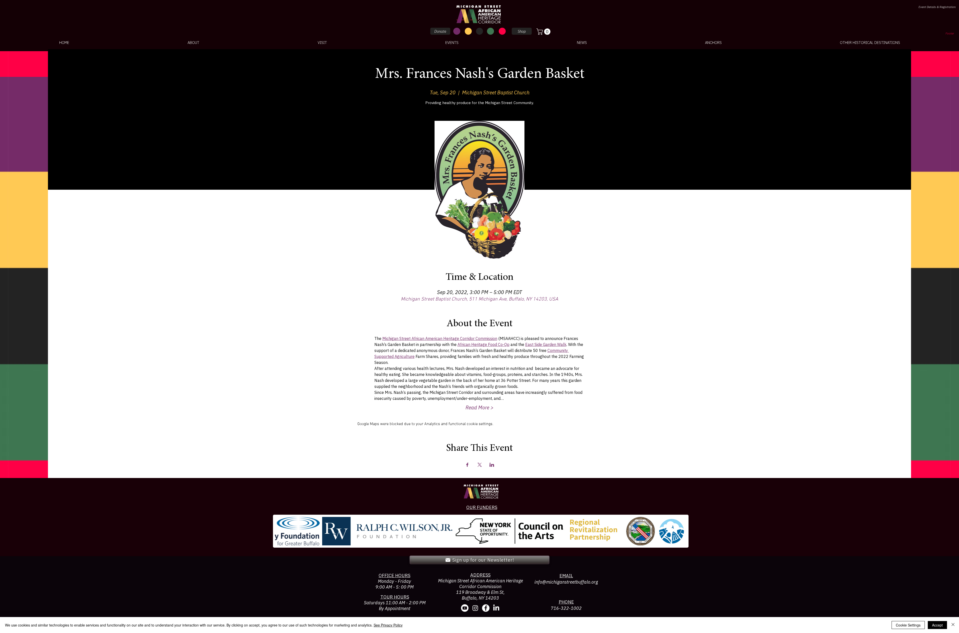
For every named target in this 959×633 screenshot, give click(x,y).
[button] (544, 31)
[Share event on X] (479, 465)
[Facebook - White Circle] (485, 608)
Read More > (479, 407)
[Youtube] (465, 608)
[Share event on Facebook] (467, 465)
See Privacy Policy (388, 625)
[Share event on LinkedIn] (491, 465)
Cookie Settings (908, 625)
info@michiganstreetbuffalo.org (566, 582)
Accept (937, 625)
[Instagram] (475, 608)
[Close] (953, 625)
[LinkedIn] (496, 608)
